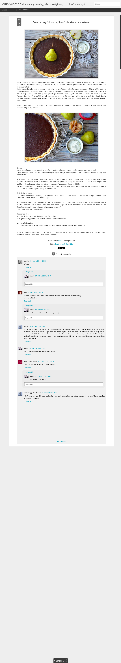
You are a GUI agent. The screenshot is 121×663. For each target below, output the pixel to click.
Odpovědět (27, 267)
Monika (26, 261)
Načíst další (61, 441)
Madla (26, 326)
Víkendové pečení (30, 361)
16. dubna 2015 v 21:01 (38, 261)
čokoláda (69, 244)
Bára (25, 292)
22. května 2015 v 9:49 (43, 376)
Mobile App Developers (32, 393)
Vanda (60, 240)
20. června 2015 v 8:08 (49, 393)
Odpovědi (29, 272)
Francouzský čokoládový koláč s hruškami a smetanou (61, 22)
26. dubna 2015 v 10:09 (46, 361)
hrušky (57, 244)
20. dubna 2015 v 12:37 (37, 326)
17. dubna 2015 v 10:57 (43, 276)
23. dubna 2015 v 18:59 (37, 348)
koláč (63, 244)
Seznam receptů (24, 9)
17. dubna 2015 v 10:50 (36, 292)
